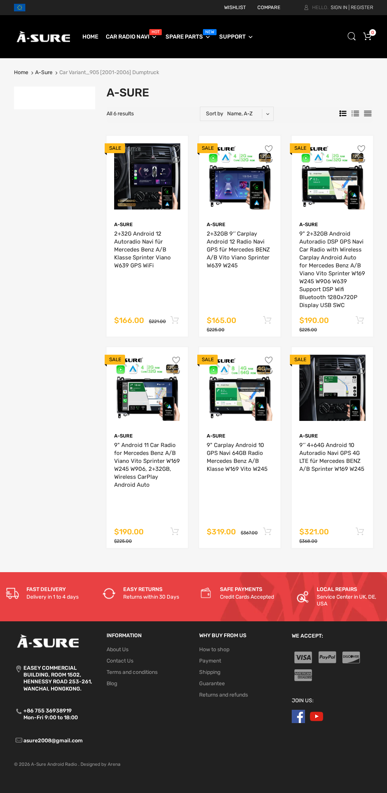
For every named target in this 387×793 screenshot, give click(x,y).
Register (362, 7)
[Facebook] (298, 716)
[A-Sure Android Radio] (43, 36)
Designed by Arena (100, 764)
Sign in (339, 7)
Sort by (214, 113)
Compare (268, 7)
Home (21, 72)
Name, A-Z (239, 113)
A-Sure (44, 72)
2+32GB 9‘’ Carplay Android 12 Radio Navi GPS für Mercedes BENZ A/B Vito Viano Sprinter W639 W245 (238, 249)
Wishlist (235, 7)
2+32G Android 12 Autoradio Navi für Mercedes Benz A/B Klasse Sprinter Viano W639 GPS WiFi (142, 249)
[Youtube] (316, 716)
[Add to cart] (174, 320)
